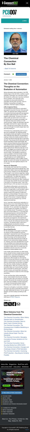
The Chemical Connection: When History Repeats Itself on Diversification (16, 318)
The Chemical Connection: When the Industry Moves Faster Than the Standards (15, 333)
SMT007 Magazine (8, 410)
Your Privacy (13, 419)
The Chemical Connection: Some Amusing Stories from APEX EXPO (14, 344)
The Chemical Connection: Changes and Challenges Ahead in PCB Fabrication (16, 348)
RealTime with (23, 364)
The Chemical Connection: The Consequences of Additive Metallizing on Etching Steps (16, 327)
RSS (20, 421)
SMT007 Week (6, 398)
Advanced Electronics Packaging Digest (15, 404)
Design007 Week (7, 400)
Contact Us (21, 419)
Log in (27, 429)
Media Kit (15, 421)
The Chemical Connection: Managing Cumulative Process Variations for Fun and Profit (15, 339)
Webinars (25, 367)
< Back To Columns (10, 68)
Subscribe (4, 364)
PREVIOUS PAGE (7, 16)
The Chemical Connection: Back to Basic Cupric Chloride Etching (14, 322)
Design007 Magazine (8, 414)
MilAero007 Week (8, 402)
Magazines (13, 364)
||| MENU (24, 20)
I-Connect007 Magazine (9, 408)
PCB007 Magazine (8, 412)
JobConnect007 (6, 367)
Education (17, 367)
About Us (5, 419)
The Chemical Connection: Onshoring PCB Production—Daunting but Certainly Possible (16, 353)
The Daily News (7, 396)
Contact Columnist (21, 74)
